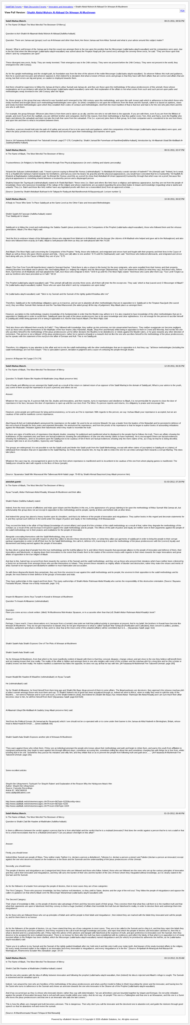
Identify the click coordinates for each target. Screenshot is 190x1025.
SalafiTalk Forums (14, 7)
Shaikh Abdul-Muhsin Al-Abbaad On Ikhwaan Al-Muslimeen (61, 12)
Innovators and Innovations (61, 7)
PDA (182, 10)
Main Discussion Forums (35, 7)
